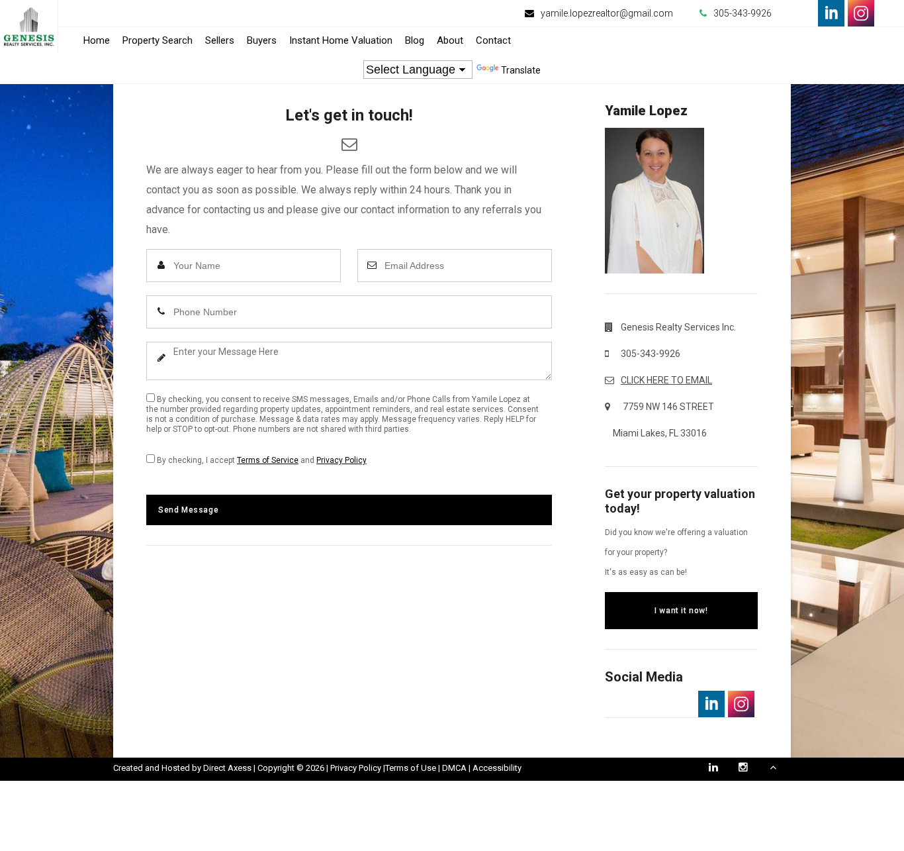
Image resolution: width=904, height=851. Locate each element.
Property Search (157, 40)
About (450, 40)
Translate (521, 70)
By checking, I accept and (261, 460)
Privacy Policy (341, 460)
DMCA (454, 768)
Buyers (262, 40)
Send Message (188, 510)
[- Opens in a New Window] (831, 13)
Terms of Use (410, 768)
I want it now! (681, 610)
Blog (414, 40)
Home (96, 40)
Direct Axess (227, 768)
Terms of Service (267, 460)
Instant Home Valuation (340, 40)
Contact (493, 40)
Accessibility (497, 768)
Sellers (219, 40)
